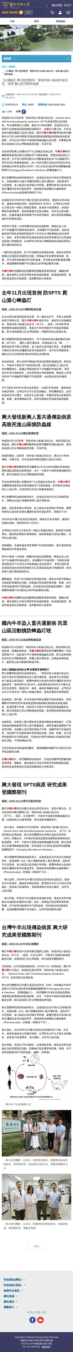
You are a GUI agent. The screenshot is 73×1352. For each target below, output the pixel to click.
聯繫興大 (9, 1307)
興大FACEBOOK (32, 1320)
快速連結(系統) (13, 1285)
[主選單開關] (68, 12)
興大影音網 (40, 1320)
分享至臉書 (23, 111)
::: (47, 5)
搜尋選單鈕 (52, 12)
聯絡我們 (46, 1347)
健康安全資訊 (12, 1290)
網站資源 (9, 1296)
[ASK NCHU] (12, 12)
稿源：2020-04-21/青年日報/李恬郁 (21, 801)
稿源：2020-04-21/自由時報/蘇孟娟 (21, 639)
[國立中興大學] (16, 5)
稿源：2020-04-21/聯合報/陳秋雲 (20, 433)
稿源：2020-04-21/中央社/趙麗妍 (20, 943)
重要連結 (60, 21)
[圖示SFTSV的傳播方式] (36, 1077)
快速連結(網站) (12, 1279)
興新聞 (12, 66)
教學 (36, 21)
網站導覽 (57, 5)
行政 (12, 21)
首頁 (4, 66)
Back (36, 1245)
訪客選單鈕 (60, 12)
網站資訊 (9, 1301)
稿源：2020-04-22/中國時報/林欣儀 (21, 309)
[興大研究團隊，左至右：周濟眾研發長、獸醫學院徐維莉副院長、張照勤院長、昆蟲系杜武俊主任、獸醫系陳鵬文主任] (36, 1133)
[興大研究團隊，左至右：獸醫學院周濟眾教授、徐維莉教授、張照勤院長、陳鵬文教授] (36, 1197)
